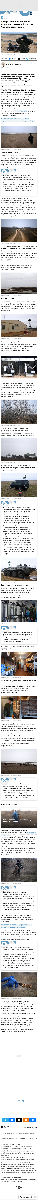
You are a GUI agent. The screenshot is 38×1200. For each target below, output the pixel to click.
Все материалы (5, 70)
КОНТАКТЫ (30, 1139)
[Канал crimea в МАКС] (32, 1120)
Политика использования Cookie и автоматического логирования (17, 1155)
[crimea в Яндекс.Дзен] (19, 1120)
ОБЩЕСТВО (14, 1134)
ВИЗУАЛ (32, 1134)
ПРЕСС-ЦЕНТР (13, 1139)
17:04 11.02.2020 (5, 30)
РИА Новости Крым (20, 111)
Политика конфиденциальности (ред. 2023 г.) (15, 1157)
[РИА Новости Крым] (7, 17)
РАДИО (22, 1139)
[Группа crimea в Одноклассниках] (26, 1120)
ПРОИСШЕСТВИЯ (24, 1134)
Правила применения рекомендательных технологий (17, 1159)
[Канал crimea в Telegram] (5, 1120)
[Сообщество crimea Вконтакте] (12, 1120)
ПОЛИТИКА (6, 1134)
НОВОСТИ (4, 1139)
